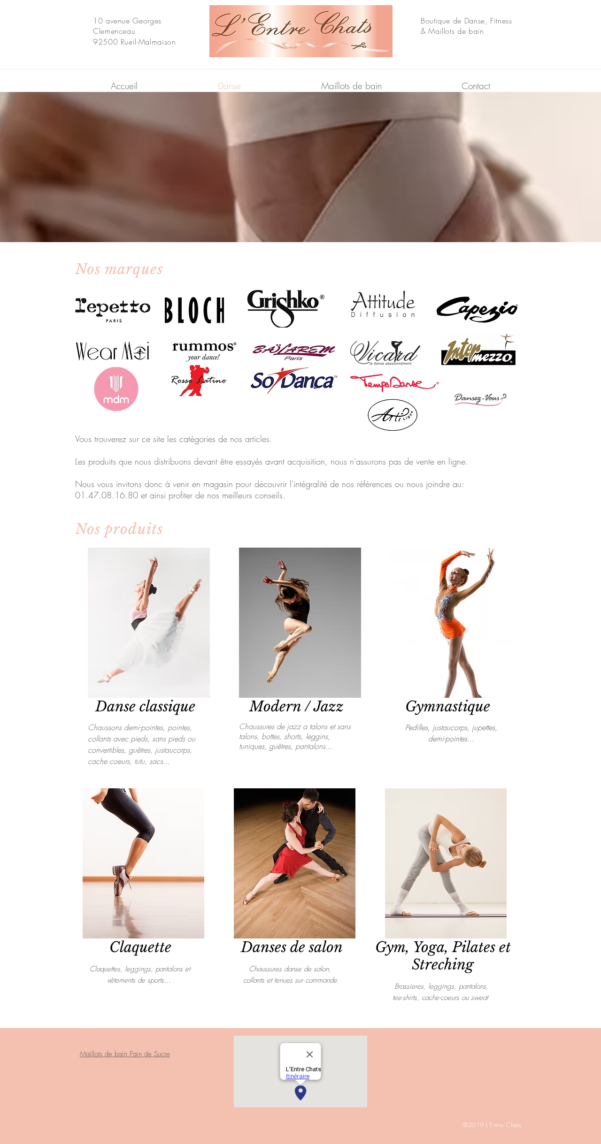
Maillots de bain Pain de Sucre (125, 1054)
